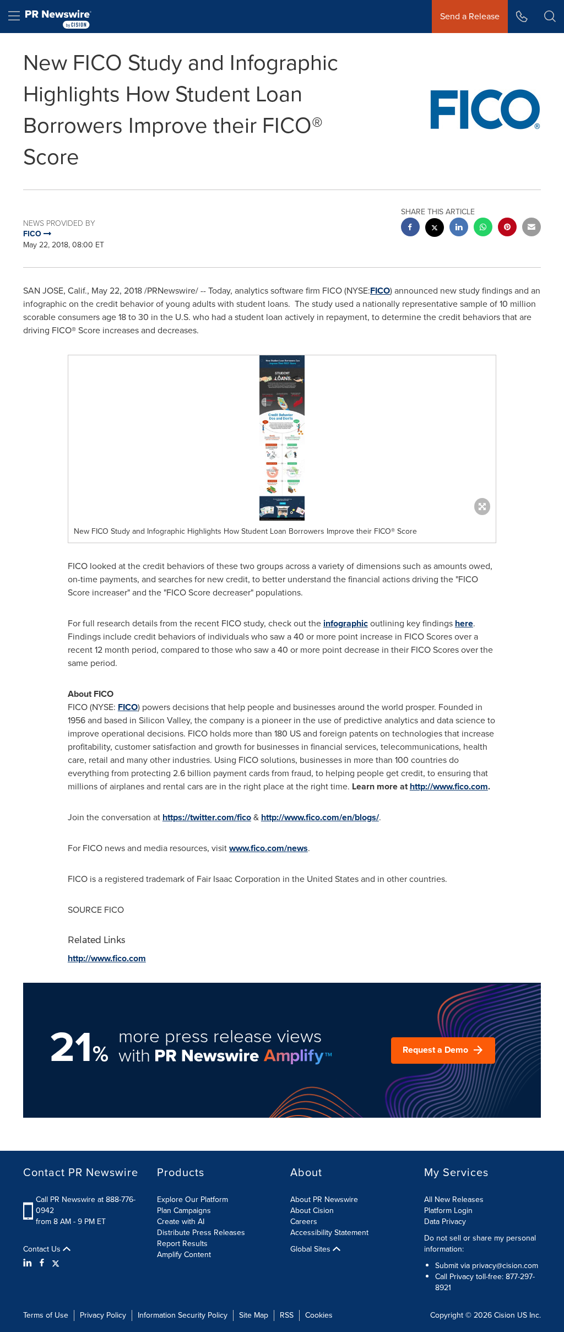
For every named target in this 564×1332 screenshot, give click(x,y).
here (464, 623)
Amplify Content (184, 1254)
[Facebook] (42, 1263)
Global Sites (311, 1249)
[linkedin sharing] (458, 228)
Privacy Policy (103, 1315)
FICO (380, 290)
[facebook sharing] (410, 228)
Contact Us (43, 1249)
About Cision (312, 1210)
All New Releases (454, 1199)
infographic (345, 623)
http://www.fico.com (449, 786)
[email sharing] (531, 228)
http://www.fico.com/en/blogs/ (320, 817)
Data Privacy (445, 1221)
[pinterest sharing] (507, 228)
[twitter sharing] (434, 229)
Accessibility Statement (329, 1232)
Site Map (253, 1315)
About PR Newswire (324, 1199)
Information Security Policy (182, 1315)
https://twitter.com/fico (206, 817)
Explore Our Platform (192, 1199)
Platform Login (448, 1210)
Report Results (182, 1243)
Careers (303, 1221)
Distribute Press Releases (201, 1232)
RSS (287, 1315)
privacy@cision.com (505, 1265)
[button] (282, 438)
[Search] (550, 16)
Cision (504, 1315)
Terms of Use (45, 1315)
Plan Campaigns (184, 1210)
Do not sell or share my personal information (480, 1243)
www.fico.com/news (268, 848)
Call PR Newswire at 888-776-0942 (85, 1205)
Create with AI (180, 1221)
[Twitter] (55, 1263)
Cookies (319, 1315)
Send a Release (470, 16)
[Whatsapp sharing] (483, 228)
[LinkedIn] (29, 1263)
